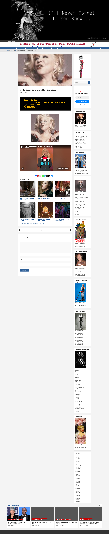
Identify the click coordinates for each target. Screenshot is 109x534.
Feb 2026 (77, 465)
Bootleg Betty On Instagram (80, 142)
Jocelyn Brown (77, 384)
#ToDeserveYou (41, 223)
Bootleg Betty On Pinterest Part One (81, 143)
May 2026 (78, 461)
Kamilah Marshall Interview (80, 269)
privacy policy (86, 104)
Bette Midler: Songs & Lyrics (80, 198)
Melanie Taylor (77, 394)
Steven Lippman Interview (79, 272)
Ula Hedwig (77, 411)
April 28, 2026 (22, 92)
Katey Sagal (77, 388)
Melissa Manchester (78, 395)
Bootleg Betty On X (78, 147)
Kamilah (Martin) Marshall (79, 387)
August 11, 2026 (58, 525)
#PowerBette (35, 223)
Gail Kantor (77, 377)
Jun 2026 (77, 460)
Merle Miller (77, 397)
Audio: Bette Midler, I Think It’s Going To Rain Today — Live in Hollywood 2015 (66, 523)
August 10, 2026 (82, 525)
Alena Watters (77, 368)
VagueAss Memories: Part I (80, 274)
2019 (77, 477)
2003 (77, 499)
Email (21, 259)
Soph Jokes (77, 214)
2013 (77, 485)
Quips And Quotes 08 (79, 340)
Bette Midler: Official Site (79, 128)
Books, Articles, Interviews (80, 204)
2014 (77, 484)
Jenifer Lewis (77, 381)
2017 (77, 480)
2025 (77, 468)
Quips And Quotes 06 (79, 337)
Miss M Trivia (77, 208)
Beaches (60, 518)
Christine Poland (78, 373)
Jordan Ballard (77, 385)
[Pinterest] (38, 175)
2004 (77, 498)
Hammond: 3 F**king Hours (80, 268)
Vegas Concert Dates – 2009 (80, 447)
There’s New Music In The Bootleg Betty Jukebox (60, 230)
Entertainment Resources (79, 205)
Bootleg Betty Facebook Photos (81, 136)
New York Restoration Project (80, 305)
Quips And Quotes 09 (79, 341)
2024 (77, 470)
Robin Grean (77, 402)
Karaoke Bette (77, 245)
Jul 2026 (77, 458)
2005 (77, 497)
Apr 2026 (77, 462)
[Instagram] (45, 175)
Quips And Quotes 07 (79, 338)
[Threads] (49, 175)
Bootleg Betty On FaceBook (80, 140)
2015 (77, 482)
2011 (77, 488)
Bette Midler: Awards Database (80, 125)
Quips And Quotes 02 (79, 331)
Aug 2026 (77, 457)
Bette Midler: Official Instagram (80, 126)
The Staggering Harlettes (79, 408)
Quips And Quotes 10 (79, 343)
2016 (77, 481)
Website (21, 264)
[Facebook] (36, 175)
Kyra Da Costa (77, 390)
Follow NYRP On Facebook (80, 302)
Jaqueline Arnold (78, 380)
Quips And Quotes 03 (79, 333)
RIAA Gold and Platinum (79, 210)
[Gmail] (40, 175)
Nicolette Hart (77, 398)
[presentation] (100, 505)
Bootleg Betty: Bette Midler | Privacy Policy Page (29, 531)
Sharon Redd (77, 404)
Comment (22, 241)
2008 (77, 492)
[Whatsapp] (43, 175)
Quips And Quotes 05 (79, 336)
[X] (47, 175)
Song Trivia (77, 211)
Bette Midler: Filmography (79, 195)
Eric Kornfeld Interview (79, 267)
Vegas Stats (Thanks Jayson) (80, 448)
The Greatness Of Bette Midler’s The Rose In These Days (31, 230)
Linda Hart (77, 393)
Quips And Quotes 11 (79, 344)
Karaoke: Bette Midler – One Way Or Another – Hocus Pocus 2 (88, 523)
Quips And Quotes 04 (79, 334)
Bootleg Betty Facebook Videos (81, 170)
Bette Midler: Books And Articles (81, 193)
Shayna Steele (77, 405)
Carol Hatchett (77, 370)
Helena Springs (77, 378)
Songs (21, 518)
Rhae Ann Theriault (78, 401)
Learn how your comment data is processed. (43, 272)
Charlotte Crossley (78, 371)
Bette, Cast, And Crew (79, 444)
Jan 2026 (77, 467)
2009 (77, 491)
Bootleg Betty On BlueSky (79, 139)
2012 (77, 487)
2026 (77, 455)
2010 (77, 489)
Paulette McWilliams (78, 400)
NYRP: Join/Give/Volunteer (80, 306)
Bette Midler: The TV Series (80, 169)
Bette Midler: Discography (79, 194)
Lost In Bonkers (78, 271)
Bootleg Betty (16, 531)
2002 (77, 501)
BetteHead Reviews (78, 446)
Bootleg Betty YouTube (79, 171)
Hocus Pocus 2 (91, 518)
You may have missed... (14, 505)
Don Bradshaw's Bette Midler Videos (81, 173)
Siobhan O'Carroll (78, 407)
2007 (77, 494)
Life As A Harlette (78, 391)
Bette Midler (13, 518)
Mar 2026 (77, 464)
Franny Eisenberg (78, 376)
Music (18, 518)
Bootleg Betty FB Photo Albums (81, 137)
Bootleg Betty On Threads (79, 146)
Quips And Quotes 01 (79, 330)
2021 (77, 474)
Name (21, 254)
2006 (77, 495)
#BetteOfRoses (29, 223)
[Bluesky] (52, 175)
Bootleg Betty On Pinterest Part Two (81, 144)
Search (89, 82)
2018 (77, 478)
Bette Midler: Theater (79, 202)
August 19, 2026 (11, 525)
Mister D (26, 92)
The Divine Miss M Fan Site (13, 519)
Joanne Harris (77, 383)
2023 (77, 471)
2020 (77, 475)
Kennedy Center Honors (79, 207)
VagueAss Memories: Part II (80, 275)
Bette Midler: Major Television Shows (81, 197)
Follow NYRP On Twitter (79, 304)
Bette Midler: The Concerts (80, 200)
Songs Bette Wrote (78, 212)
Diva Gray (76, 374)
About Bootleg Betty (78, 135)
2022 (77, 472)
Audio (9, 518)
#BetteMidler (24, 223)
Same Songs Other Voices (80, 246)
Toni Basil (76, 410)
